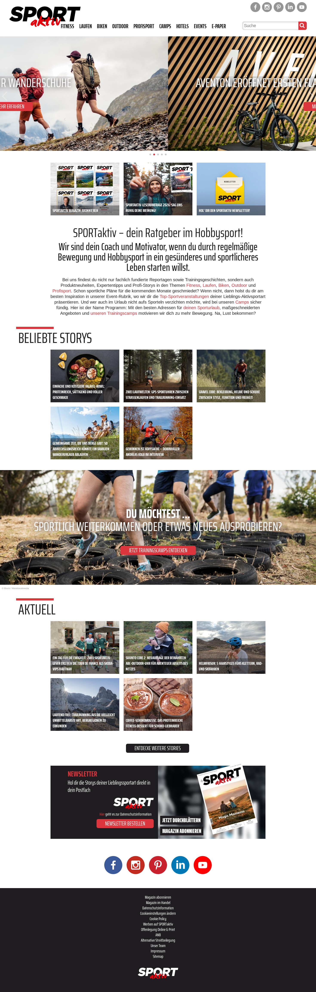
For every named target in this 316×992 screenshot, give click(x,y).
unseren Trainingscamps (114, 313)
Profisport (143, 26)
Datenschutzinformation (158, 907)
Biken (102, 26)
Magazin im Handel (158, 902)
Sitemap (158, 956)
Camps (165, 26)
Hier (102, 814)
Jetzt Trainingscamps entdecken (158, 550)
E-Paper (219, 26)
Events (200, 26)
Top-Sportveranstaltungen (184, 296)
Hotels (182, 26)
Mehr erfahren (158, 106)
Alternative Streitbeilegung (158, 940)
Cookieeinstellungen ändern (158, 913)
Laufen (85, 26)
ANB (158, 934)
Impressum (158, 950)
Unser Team (158, 945)
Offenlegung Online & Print (158, 929)
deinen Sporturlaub (201, 307)
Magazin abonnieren (158, 897)
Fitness (67, 26)
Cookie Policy (158, 918)
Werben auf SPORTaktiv (158, 924)
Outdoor (120, 26)
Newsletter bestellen (125, 823)
